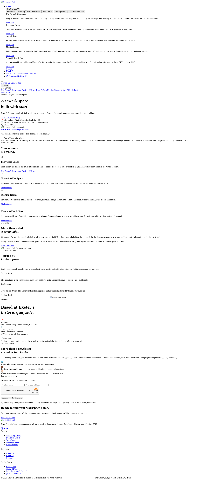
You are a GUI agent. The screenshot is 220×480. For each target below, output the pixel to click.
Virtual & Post (12, 445)
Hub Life (9, 71)
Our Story (16, 117)
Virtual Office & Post (76, 12)
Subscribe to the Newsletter (12, 398)
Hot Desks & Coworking (16, 12)
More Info (10, 23)
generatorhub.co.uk (14, 473)
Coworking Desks (13, 435)
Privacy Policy (70, 478)
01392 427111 (10, 125)
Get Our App (30, 73)
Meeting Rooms (60, 12)
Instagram (12, 76)
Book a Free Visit (8, 417)
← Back (5, 85)
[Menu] (2, 81)
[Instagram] (2, 429)
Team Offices (47, 12)
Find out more (6, 188)
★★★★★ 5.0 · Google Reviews (15, 129)
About (8, 6)
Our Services (12, 9)
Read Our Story (7, 246)
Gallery (9, 69)
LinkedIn (24, 76)
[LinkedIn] (7, 429)
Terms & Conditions (86, 478)
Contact (9, 458)
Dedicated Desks (33, 12)
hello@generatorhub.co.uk (17, 471)
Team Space (11, 440)
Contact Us (10, 73)
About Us (10, 453)
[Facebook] (5, 429)
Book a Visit (6, 92)
